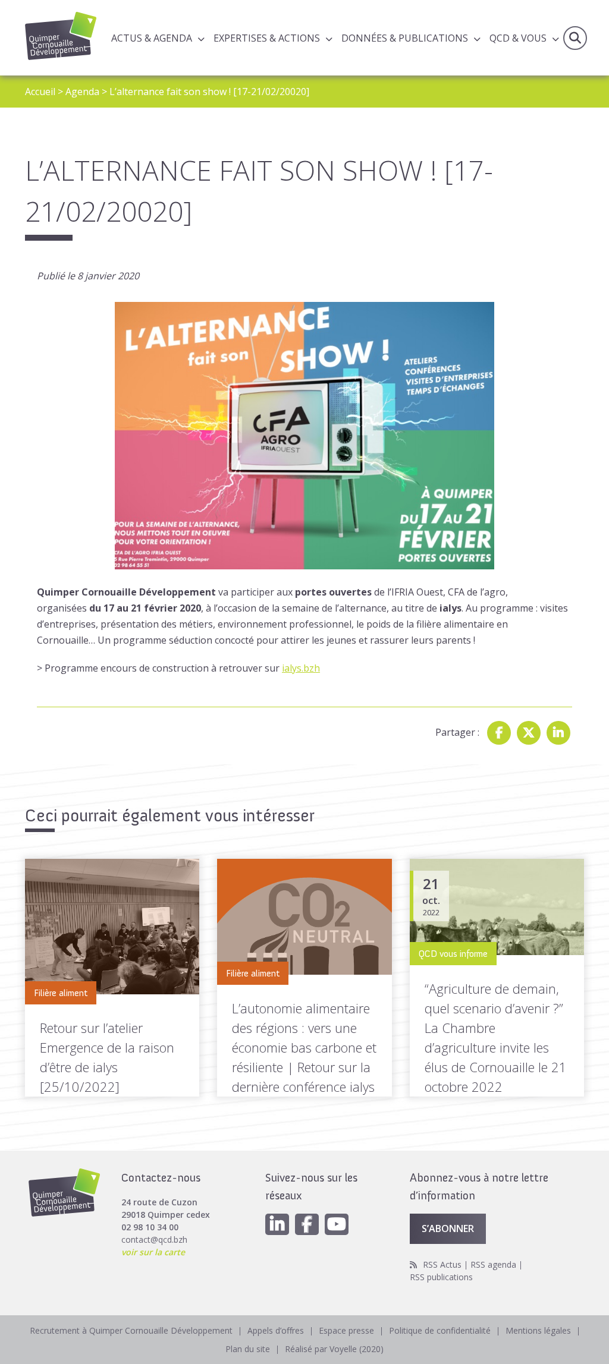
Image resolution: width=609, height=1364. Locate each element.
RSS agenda (493, 1264)
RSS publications (441, 1277)
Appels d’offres (275, 1330)
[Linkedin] (558, 733)
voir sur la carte (153, 1252)
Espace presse (346, 1330)
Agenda (82, 91)
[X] (529, 733)
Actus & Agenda (151, 38)
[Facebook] (499, 733)
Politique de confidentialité (440, 1330)
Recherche (575, 38)
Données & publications (404, 38)
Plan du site (247, 1348)
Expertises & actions (267, 38)
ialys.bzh (301, 668)
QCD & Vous (518, 38)
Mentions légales (538, 1330)
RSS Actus (442, 1264)
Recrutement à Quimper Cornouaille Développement (131, 1330)
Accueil (40, 91)
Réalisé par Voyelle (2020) (334, 1348)
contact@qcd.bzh (154, 1239)
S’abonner (448, 1228)
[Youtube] (337, 1224)
